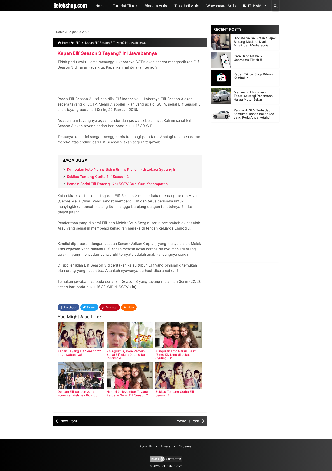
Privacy (166, 446)
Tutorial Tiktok (125, 5)
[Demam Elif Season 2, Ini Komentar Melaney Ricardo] (81, 375)
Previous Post (187, 421)
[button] (129, 307)
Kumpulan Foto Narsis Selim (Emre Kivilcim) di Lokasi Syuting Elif (123, 169)
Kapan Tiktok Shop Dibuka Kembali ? (253, 76)
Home (100, 5)
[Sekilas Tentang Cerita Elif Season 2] (178, 375)
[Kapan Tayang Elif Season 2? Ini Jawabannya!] (81, 335)
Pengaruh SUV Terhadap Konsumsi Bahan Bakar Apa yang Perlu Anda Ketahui (254, 113)
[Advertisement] (245, 194)
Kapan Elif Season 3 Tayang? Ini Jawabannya (107, 53)
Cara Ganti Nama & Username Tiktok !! (248, 58)
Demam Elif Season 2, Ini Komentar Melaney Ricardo (77, 393)
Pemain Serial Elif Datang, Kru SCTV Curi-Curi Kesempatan (117, 184)
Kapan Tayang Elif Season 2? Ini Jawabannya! (79, 352)
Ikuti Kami (252, 5)
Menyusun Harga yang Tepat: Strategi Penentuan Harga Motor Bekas (253, 95)
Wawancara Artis (221, 5)
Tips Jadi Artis (186, 5)
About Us (146, 446)
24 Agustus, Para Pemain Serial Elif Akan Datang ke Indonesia (126, 354)
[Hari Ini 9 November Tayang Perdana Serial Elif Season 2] (130, 375)
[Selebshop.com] (70, 5)
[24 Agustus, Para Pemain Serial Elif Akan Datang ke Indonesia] (130, 335)
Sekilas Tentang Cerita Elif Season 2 (98, 176)
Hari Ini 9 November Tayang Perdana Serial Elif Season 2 (127, 393)
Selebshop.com (171, 466)
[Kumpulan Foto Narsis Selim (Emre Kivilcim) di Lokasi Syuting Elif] (178, 335)
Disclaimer (185, 446)
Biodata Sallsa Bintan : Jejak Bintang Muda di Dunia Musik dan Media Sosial (255, 41)
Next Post (68, 421)
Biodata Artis (156, 5)
